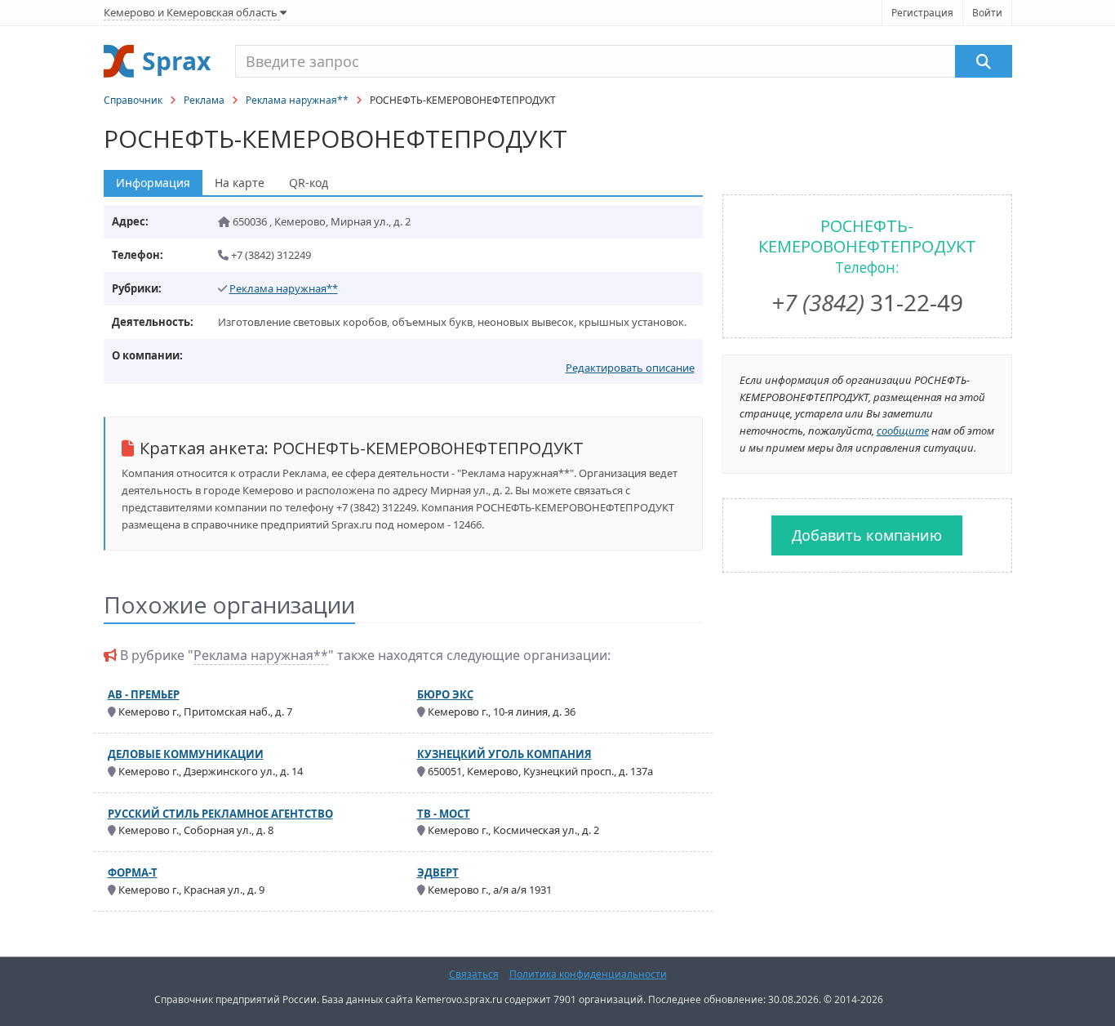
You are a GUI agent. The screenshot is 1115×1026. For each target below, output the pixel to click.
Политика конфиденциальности (588, 974)
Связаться (474, 974)
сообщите (903, 430)
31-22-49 (867, 302)
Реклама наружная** (297, 100)
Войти (987, 13)
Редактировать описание (630, 367)
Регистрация (922, 13)
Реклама (204, 100)
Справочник (133, 100)
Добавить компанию (867, 535)
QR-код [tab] (308, 182)
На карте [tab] (239, 182)
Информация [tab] (153, 182)
